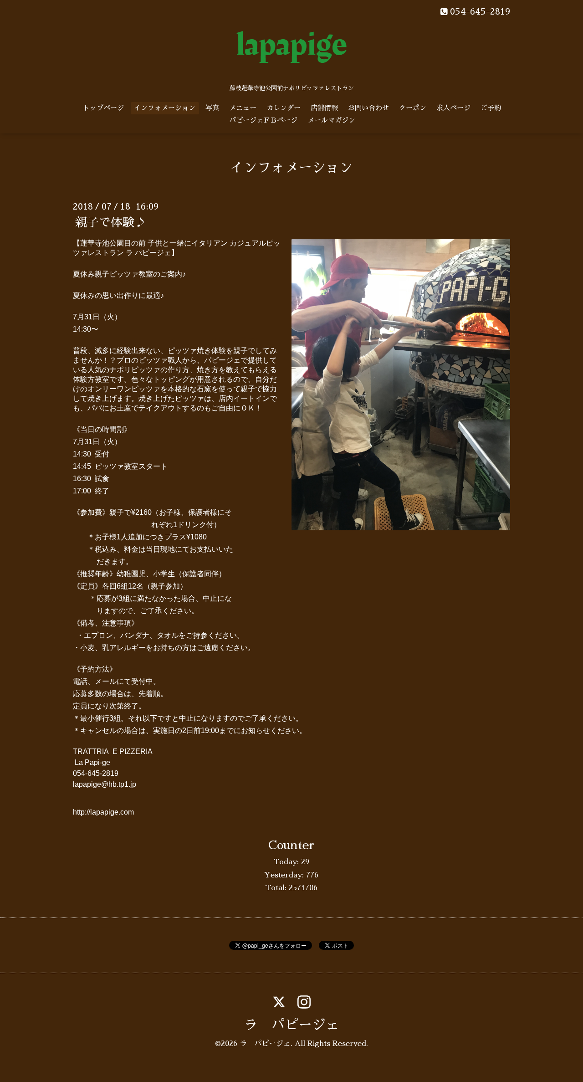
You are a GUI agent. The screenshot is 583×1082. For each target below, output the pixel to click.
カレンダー (283, 107)
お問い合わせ (368, 107)
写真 (212, 107)
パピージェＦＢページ (263, 120)
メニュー (242, 107)
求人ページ (453, 107)
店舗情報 (324, 107)
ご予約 (491, 107)
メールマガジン (331, 120)
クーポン (412, 107)
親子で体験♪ (110, 222)
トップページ (103, 107)
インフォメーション (164, 107)
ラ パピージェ (291, 1025)
